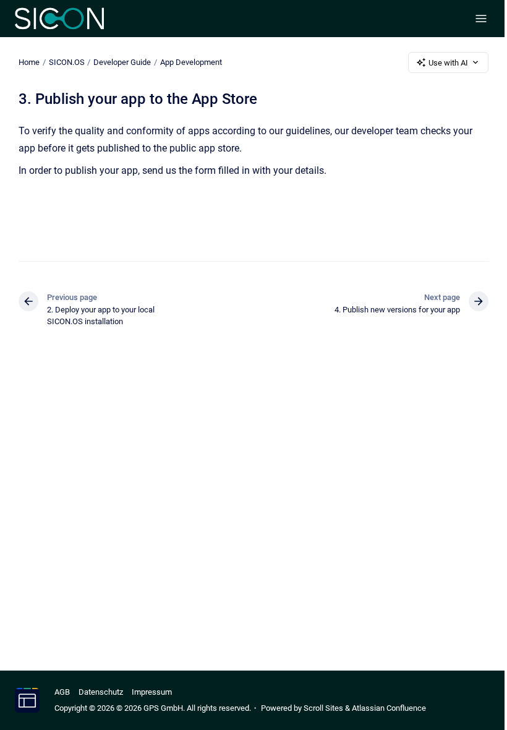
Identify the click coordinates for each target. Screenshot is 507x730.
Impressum (152, 692)
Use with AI (448, 62)
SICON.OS (67, 62)
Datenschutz (101, 692)
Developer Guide (122, 62)
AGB (62, 692)
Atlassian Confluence (389, 708)
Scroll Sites (323, 708)
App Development (191, 62)
